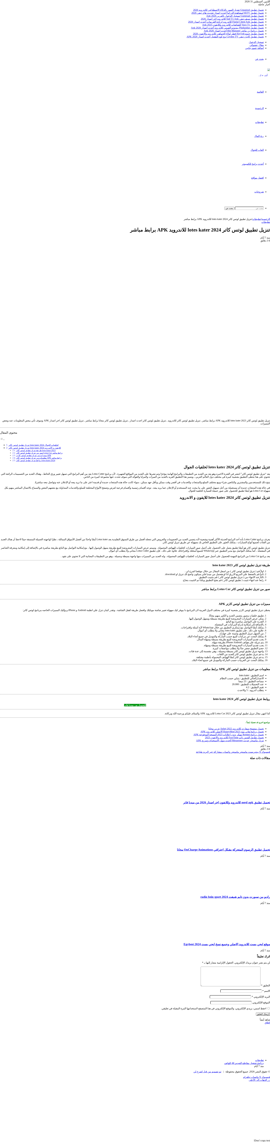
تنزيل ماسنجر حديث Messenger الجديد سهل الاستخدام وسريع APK (230, 740)
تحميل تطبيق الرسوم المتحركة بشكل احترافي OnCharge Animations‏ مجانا (223, 849)
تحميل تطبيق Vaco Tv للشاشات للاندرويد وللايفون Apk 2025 (233, 24)
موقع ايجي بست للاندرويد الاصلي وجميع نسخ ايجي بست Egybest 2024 (227, 944)
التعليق (265, 985)
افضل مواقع (257, 177)
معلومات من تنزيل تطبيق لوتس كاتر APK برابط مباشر (39, 458)
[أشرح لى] (264, 75)
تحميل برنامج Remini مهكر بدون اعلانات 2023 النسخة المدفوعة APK (228, 734)
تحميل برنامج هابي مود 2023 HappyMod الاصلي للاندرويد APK (232, 731)
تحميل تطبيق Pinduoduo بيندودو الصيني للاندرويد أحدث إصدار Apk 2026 (227, 27)
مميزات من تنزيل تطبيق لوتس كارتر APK (33, 455)
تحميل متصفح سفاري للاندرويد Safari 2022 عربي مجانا (236, 728)
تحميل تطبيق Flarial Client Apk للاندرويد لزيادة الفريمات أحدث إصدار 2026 (226, 21)
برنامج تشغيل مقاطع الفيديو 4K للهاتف (244, 1063)
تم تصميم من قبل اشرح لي (207, 1071)
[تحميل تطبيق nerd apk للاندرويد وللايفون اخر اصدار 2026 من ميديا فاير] (239, 796)
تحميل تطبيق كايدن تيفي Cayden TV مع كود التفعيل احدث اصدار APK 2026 (225, 36)
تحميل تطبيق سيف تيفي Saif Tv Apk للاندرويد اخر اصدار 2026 (232, 19)
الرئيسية (259, 108)
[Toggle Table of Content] (2, 439)
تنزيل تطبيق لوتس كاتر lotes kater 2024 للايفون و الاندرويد (34, 448)
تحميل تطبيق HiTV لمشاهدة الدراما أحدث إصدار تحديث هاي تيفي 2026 (227, 13)
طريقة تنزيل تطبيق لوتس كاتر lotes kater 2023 (36, 450)
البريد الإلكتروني (261, 996)
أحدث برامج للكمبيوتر (253, 164)
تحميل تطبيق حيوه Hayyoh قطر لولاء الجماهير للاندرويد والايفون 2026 (228, 33)
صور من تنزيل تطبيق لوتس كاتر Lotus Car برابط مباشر (39, 453)
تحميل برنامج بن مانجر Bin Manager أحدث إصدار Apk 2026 (234, 30)
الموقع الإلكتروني (261, 1002)
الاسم (266, 991)
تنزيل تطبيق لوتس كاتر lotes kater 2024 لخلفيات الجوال (33, 445)
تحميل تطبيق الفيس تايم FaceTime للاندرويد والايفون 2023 (234, 737)
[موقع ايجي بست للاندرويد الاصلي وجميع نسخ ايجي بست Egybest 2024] (239, 938)
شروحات (259, 191)
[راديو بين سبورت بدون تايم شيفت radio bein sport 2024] (239, 891)
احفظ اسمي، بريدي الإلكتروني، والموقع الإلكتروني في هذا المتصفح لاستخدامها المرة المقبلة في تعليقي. (213, 1008)
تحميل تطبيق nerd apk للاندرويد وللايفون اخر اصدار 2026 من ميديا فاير (226, 802)
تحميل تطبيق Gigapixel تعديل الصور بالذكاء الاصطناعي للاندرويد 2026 (228, 10)
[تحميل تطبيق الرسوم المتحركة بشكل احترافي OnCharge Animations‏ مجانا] (239, 843)
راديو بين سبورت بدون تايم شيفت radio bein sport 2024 (235, 896)
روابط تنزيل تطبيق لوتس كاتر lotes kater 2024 (35, 460)
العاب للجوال (257, 150)
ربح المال (259, 136)
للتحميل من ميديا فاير (135, 705)
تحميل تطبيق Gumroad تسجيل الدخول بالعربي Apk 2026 (235, 16)
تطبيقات (259, 122)
